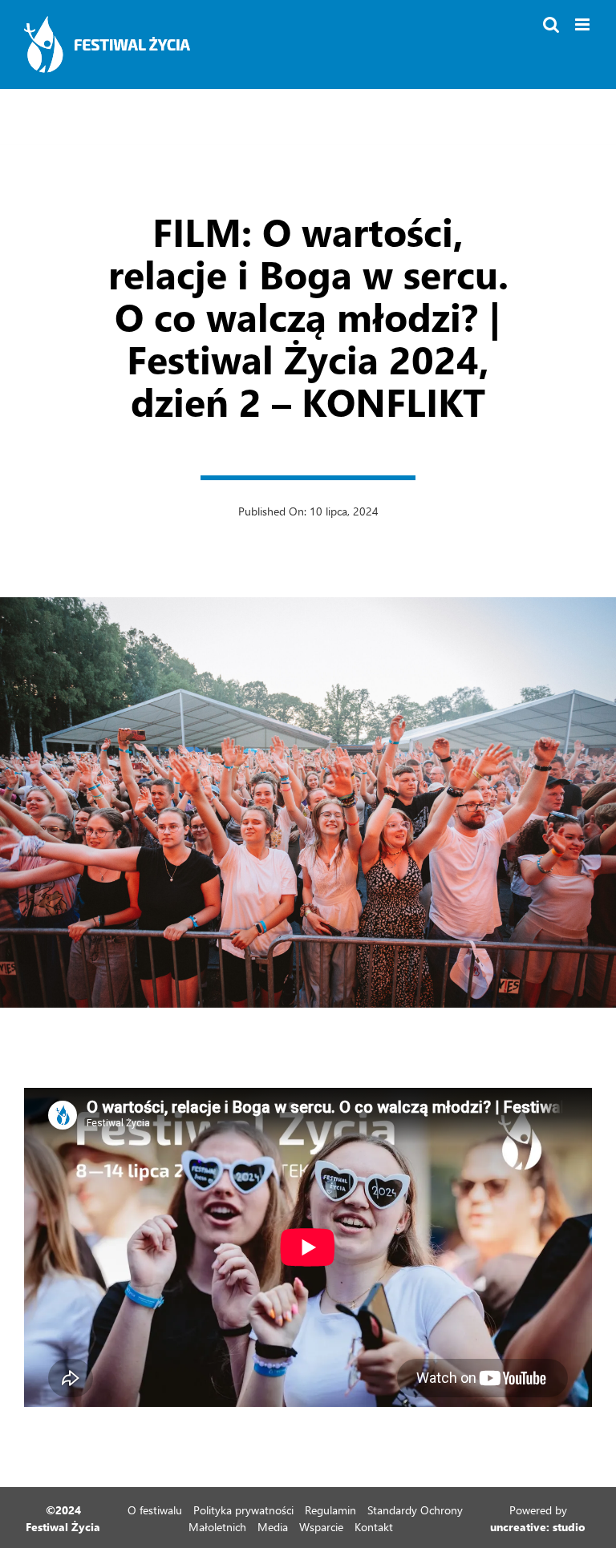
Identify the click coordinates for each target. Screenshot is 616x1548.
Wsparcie (321, 1526)
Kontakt (374, 1526)
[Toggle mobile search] (551, 24)
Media (272, 1526)
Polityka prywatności (243, 1510)
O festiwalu (155, 1510)
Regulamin (330, 1510)
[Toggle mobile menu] (583, 24)
